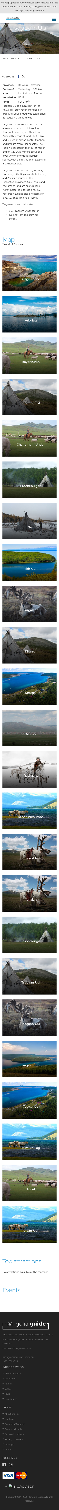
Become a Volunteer (15, 1424)
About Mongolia (13, 1373)
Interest (8, 1383)
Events (8, 1389)
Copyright (10, 1444)
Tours (7, 1394)
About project (12, 1414)
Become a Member (14, 1429)
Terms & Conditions (14, 1434)
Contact (9, 1449)
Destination (10, 1378)
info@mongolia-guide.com (30, 10)
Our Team (9, 1419)
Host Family (11, 1399)
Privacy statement (14, 1439)
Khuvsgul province (29, 85)
